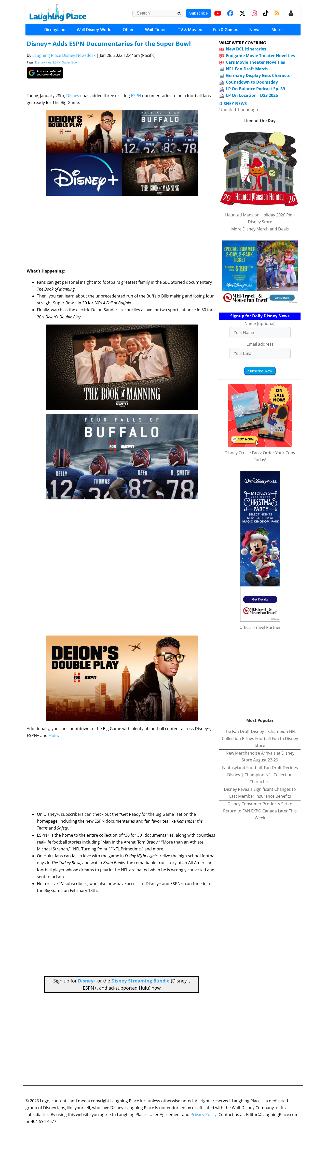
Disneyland (54, 29)
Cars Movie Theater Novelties (255, 62)
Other (128, 29)
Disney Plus (43, 62)
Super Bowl (70, 62)
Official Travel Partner (260, 627)
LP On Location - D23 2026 (252, 95)
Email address (260, 344)
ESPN (57, 62)
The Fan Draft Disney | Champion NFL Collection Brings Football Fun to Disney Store (260, 738)
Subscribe (198, 13)
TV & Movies (190, 29)
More (276, 29)
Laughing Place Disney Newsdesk (64, 55)
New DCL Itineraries (246, 49)
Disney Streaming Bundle (140, 981)
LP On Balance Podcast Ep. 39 (255, 89)
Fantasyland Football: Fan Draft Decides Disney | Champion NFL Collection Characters (260, 774)
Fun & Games (225, 29)
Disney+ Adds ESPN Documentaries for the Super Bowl (109, 43)
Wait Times (155, 29)
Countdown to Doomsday (252, 82)
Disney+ (74, 95)
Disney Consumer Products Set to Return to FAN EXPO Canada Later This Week (260, 810)
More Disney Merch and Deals (260, 229)
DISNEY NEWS (233, 103)
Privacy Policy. (204, 1114)
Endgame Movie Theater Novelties (260, 55)
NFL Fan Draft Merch (247, 69)
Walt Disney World (94, 29)
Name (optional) (260, 323)
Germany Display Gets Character (259, 75)
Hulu (53, 735)
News (254, 29)
